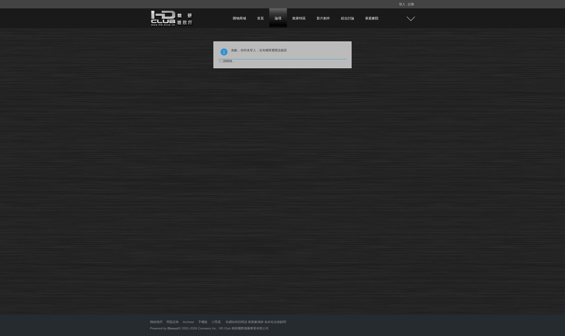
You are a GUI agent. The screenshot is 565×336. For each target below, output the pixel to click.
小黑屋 (216, 322)
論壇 (278, 18)
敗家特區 (299, 18)
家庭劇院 (372, 18)
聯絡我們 (156, 322)
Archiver (188, 322)
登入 (402, 4)
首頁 (260, 18)
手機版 (202, 322)
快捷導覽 (411, 18)
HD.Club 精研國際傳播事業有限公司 (244, 328)
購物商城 (239, 18)
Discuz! (173, 328)
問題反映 (172, 322)
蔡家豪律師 (256, 322)
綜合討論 (347, 18)
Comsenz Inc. (207, 328)
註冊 (411, 4)
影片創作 (323, 18)
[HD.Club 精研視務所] (172, 18)
